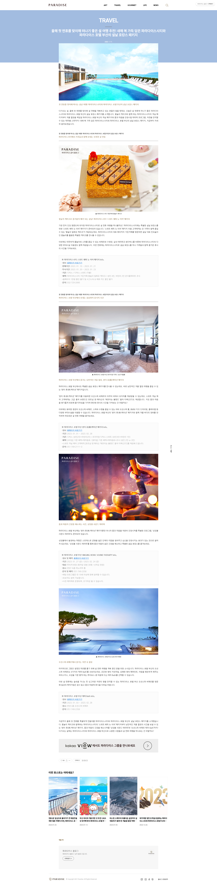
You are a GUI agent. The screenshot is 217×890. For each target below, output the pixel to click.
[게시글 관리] (69, 760)
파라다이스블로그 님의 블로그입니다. (75, 854)
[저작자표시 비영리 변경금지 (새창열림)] (85, 760)
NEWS (155, 5)
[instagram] (142, 879)
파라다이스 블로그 (71, 850)
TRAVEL (117, 5)
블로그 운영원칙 (163, 879)
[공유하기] (66, 760)
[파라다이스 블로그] (58, 5)
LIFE (145, 5)
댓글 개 (61, 840)
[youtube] (146, 879)
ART (105, 5)
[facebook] (149, 879)
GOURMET (132, 5)
